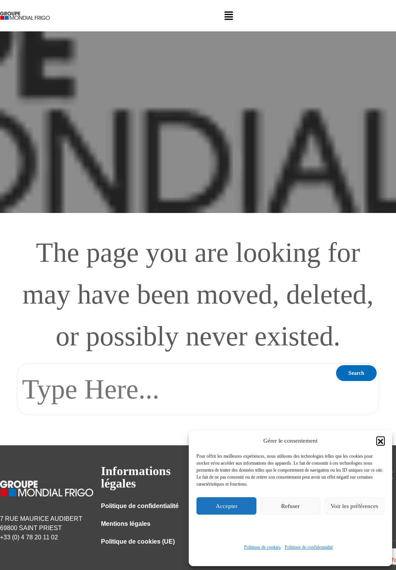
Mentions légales (125, 523)
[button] (380, 441)
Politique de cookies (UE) (138, 541)
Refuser (290, 506)
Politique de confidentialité (309, 547)
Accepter (226, 506)
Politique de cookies (262, 547)
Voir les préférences (354, 506)
